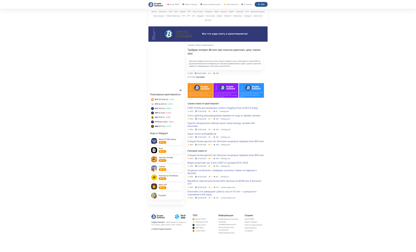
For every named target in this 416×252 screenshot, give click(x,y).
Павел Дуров (158, 16)
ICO (193, 16)
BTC (156, 99)
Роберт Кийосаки (173, 16)
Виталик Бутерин (258, 12)
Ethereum (163, 12)
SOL (156, 108)
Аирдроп (200, 16)
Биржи (219, 16)
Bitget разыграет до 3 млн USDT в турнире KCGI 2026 (218, 162)
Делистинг (258, 16)
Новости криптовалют (211, 4)
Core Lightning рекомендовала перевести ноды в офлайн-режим (224, 115)
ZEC (156, 117)
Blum (161, 148)
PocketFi (162, 195)
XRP (156, 113)
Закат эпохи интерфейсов (202, 133)
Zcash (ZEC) (200, 231)
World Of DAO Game (167, 139)
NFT (189, 12)
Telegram (208, 12)
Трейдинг (248, 16)
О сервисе (247, 4)
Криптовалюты (232, 4)
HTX (247, 12)
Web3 (216, 12)
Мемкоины (237, 16)
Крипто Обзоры (190, 4)
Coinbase (239, 12)
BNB (156, 126)
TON (170, 12)
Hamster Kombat (166, 157)
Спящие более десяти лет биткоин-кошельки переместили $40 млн (226, 141)
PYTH (157, 122)
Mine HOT (163, 185)
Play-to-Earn (198, 12)
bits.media (200, 77)
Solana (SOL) (201, 225)
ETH (156, 104)
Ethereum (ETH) (202, 222)
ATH (183, 16)
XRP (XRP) (200, 228)
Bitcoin (154, 12)
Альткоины (210, 16)
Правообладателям (227, 233)
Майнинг (227, 16)
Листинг (208, 20)
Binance (224, 12)
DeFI (176, 12)
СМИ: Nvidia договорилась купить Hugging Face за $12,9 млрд (223, 108)
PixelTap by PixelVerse (168, 176)
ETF (188, 16)
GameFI (183, 12)
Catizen (162, 167)
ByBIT (231, 12)
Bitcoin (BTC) (201, 219)
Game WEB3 (174, 4)
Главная (191, 45)
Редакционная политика (228, 219)
